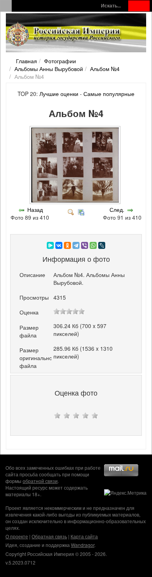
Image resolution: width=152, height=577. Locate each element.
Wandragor (82, 544)
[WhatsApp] (93, 245)
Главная (26, 61)
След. (117, 209)
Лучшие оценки (58, 94)
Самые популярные (108, 94)
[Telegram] (76, 245)
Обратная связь (49, 536)
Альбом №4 (105, 69)
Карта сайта (84, 536)
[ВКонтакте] (58, 245)
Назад (35, 209)
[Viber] (84, 245)
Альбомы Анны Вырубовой (48, 69)
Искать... (111, 5)
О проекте (16, 536)
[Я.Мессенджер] (50, 245)
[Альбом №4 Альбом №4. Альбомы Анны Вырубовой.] (76, 202)
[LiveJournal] (101, 245)
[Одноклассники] (67, 245)
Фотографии (60, 61)
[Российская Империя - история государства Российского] (64, 34)
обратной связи (40, 481)
